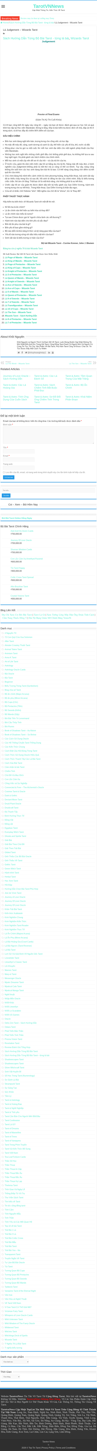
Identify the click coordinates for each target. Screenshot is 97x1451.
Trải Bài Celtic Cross (14, 1238)
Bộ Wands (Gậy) (12, 714)
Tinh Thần (9, 1218)
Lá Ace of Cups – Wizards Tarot (20, 288)
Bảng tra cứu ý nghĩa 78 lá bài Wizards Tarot (23, 248)
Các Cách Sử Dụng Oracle (17, 739)
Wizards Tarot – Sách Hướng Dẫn (21, 316)
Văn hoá (8, 1295)
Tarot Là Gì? (10, 1124)
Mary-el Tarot (10, 974)
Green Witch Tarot (13, 869)
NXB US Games (12, 1015)
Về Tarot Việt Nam (13, 1303)
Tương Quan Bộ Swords (16, 1279)
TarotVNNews (48, 6)
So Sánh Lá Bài (12, 1080)
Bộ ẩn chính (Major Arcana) (17, 694)
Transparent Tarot (12, 1254)
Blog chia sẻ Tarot (13, 690)
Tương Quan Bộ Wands (15, 1283)
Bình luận (8, 425)
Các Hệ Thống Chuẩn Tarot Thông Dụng (23, 743)
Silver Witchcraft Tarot (14, 1068)
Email (6, 456)
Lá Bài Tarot (10, 950)
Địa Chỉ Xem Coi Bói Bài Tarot (17, 614)
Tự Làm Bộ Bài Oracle (15, 1262)
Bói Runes (9, 726)
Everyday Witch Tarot (14, 832)
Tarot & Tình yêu (12, 1112)
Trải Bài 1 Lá (10, 1230)
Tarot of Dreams (12, 1128)
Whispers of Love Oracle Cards (19, 1315)
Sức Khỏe (9, 1092)
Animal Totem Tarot (13, 649)
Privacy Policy (48, 1448)
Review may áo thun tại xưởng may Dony (37, 18)
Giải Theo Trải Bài (13, 848)
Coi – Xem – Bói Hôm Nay (23, 504)
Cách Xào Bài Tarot (13, 763)
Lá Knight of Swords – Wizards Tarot (22, 281)
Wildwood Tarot (12, 1327)
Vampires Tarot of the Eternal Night (20, 1291)
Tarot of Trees (11, 1137)
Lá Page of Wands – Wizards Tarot (21, 257)
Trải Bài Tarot (11, 1246)
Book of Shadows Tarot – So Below (20, 735)
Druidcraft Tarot (11, 808)
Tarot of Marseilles (13, 1132)
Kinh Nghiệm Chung (14, 917)
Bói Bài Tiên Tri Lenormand (17, 718)
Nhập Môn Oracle (12, 998)
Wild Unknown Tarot (14, 1319)
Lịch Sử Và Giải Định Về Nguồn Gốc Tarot (23, 954)
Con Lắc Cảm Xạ (12, 779)
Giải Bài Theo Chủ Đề (15, 844)
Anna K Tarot (10, 657)
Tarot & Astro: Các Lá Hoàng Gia (14, 386)
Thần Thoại (10, 1165)
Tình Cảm (9, 1210)
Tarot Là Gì (39, 614)
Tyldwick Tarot (11, 1287)
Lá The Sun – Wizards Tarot (18, 312)
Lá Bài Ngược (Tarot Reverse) (18, 946)
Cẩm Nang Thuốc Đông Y (15, 617)
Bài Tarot (9, 678)
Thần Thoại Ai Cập (13, 1169)
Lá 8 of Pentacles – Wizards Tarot (21, 319)
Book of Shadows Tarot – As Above (20, 730)
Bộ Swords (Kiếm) (13, 710)
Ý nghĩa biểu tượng (13, 1348)
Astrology (9, 666)
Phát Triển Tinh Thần (14, 1035)
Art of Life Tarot (11, 661)
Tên (5, 448)
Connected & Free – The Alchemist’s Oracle (24, 787)
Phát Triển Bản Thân (14, 1031)
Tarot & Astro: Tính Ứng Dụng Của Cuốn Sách (16, 398)
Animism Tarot (11, 653)
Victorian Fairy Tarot (14, 1311)
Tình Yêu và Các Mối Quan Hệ (18, 1222)
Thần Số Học (11, 1161)
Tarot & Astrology (12, 1100)
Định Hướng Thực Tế (14, 816)
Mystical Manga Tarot (14, 990)
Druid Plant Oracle (13, 804)
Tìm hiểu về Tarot (12, 1202)
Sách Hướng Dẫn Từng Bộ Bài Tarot (21, 1051)
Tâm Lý (8, 1096)
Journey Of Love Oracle (15, 901)
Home (5, 23)
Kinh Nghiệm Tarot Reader (17, 925)
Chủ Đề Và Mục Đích (14, 775)
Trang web (8, 464)
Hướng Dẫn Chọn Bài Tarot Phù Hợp (21, 889)
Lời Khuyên (10, 966)
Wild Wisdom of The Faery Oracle (20, 1323)
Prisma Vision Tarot (13, 1039)
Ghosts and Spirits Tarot (15, 836)
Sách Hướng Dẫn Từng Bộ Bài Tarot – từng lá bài (27, 1055)
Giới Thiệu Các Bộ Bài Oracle (18, 856)
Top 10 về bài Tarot (13, 1226)
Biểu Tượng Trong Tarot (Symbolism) (21, 686)
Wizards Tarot (80, 38)
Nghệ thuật (10, 994)
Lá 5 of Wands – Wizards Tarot (19, 292)
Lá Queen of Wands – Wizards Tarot (22, 278)
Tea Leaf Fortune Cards (15, 1157)
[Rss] (49, 1444)
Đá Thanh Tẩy (11, 812)
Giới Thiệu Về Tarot (13, 860)
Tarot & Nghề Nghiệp (14, 1108)
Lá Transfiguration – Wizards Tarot (21, 305)
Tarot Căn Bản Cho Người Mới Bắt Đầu (22, 1116)
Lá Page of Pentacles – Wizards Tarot (22, 264)
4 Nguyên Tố (10, 633)
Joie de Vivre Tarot (13, 893)
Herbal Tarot (10, 877)
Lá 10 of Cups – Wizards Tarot (19, 309)
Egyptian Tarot (11, 828)
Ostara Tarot (10, 1027)
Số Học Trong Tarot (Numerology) (20, 1076)
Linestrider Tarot (12, 958)
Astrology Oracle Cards (15, 670)
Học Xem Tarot (11, 881)
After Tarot (9, 641)
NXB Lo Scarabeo (13, 1011)
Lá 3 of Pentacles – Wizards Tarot (21, 275)
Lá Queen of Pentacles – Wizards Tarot (23, 295)
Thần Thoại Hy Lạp (13, 1181)
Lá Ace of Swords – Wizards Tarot (21, 285)
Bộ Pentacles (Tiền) (13, 706)
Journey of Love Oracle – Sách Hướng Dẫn (16, 377)
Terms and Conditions (66, 1448)
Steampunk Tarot (12, 1084)
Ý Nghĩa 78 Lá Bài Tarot (15, 1344)
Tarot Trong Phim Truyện (16, 1145)
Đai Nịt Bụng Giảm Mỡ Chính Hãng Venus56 (50, 617)
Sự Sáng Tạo (11, 1088)
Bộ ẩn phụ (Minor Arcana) (16, 698)
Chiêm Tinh (10, 771)
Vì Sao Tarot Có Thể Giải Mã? (18, 1307)
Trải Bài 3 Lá (10, 1234)
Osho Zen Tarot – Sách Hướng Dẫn (21, 1023)
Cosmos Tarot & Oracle (15, 791)
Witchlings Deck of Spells (16, 1336)
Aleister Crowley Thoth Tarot (17, 645)
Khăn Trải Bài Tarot (13, 909)
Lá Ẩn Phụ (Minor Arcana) (16, 938)
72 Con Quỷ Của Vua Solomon (18, 637)
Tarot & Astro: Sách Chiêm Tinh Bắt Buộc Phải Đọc (45, 388)
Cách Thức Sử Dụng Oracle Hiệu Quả (22, 755)
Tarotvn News (48, 1442)
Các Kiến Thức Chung (15, 747)
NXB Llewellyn (11, 1007)
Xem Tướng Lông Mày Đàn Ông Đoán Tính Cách (70, 614)
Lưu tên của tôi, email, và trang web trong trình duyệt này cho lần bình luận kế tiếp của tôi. (45, 472)
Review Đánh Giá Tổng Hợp (17, 1047)
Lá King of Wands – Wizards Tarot (21, 261)
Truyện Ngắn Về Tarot (14, 1258)
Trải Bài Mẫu (10, 1242)
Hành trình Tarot (12, 873)
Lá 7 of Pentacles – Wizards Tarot (21, 323)
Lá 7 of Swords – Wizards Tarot (19, 302)
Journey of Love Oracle (15, 897)
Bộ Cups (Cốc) (11, 702)
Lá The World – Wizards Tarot (17, 363)
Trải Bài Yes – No (12, 1250)
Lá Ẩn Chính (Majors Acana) (17, 934)
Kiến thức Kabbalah (14, 913)
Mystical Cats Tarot (13, 986)
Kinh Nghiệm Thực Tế (15, 929)
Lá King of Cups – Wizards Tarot (20, 268)
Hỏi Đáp (8, 885)
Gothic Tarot (10, 864)
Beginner (9, 682)
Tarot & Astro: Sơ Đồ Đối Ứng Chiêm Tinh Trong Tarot (47, 399)
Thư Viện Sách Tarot (14, 1197)
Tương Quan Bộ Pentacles (17, 1275)
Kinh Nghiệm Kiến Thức (15, 921)
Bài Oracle (9, 674)
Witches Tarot (11, 1331)
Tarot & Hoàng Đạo (13, 1104)
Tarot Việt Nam (11, 1153)
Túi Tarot (9, 1266)
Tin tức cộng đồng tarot (15, 1206)
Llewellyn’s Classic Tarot (16, 962)
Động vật (9, 824)
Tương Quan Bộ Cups (15, 1271)
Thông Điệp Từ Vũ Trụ (15, 1193)
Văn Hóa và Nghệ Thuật (15, 1299)
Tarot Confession (12, 1120)
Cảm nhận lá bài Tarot (14, 767)
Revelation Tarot (12, 1043)
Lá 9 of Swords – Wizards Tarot (19, 299)
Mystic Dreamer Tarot (14, 982)
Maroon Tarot (10, 970)
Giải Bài (8, 840)
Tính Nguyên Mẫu (13, 1214)
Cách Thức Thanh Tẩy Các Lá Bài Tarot (22, 759)
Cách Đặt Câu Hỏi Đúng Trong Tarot (21, 751)
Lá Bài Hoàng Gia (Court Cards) (19, 942)
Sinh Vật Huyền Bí (13, 1072)
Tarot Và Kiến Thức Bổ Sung (17, 1149)
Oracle (8, 1019)
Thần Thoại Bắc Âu (13, 1173)
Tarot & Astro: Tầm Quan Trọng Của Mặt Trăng (78, 377)
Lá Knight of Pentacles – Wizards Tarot (23, 271)
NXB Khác (9, 1003)
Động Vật (9, 820)
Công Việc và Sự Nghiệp (16, 783)
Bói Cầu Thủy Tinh (13, 722)
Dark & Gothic (11, 795)
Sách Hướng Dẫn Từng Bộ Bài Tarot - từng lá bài (32, 23)
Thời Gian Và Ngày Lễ (15, 1189)
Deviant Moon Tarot (13, 800)
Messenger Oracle (13, 978)
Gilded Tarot (10, 852)
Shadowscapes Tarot (14, 1059)
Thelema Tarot (11, 1185)
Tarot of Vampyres (13, 1141)
